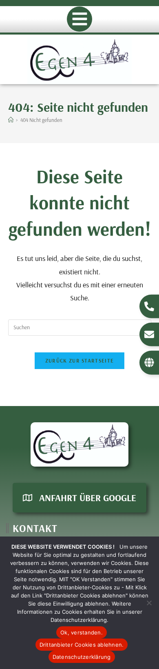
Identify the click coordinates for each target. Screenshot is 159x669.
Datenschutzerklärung (82, 657)
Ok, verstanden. (81, 632)
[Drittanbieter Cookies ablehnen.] (149, 603)
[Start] (10, 120)
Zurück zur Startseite (79, 360)
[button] (79, 19)
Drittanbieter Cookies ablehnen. (82, 644)
